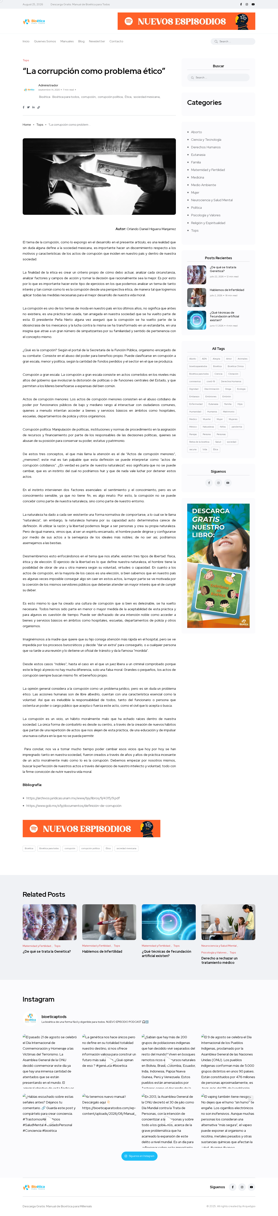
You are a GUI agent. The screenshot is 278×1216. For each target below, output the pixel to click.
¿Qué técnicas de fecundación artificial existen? (224, 316)
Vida (205, 449)
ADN (204, 358)
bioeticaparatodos (198, 366)
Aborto (196, 132)
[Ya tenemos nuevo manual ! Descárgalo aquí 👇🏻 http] (109, 1121)
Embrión (226, 396)
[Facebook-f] (232, 1187)
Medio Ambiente (203, 185)
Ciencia (218, 373)
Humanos (212, 411)
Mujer (195, 192)
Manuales (67, 41)
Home (27, 125)
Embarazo (194, 396)
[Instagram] (242, 1187)
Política (196, 207)
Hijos (240, 404)
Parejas (193, 434)
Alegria (216, 358)
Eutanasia (198, 154)
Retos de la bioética (199, 441)
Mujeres (233, 419)
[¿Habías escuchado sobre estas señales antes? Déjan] (50, 1121)
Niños (223, 426)
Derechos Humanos (206, 147)
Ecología (241, 388)
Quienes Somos (45, 41)
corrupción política (110, 97)
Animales (242, 358)
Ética (128, 97)
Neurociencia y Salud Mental (212, 200)
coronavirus (195, 381)
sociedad (231, 441)
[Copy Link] (38, 107)
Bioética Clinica (236, 366)
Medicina (197, 177)
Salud (218, 441)
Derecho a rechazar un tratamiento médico (219, 960)
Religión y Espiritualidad (208, 223)
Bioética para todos (65, 97)
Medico (193, 419)
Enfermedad (196, 404)
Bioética (44, 97)
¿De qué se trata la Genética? (223, 269)
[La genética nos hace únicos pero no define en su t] (109, 1061)
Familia (196, 162)
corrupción (88, 97)
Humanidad (195, 411)
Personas (221, 434)
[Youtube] (251, 1187)
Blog (81, 41)
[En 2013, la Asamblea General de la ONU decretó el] (169, 1121)
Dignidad (193, 388)
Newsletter (97, 41)
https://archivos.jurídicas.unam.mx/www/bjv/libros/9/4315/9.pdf (73, 798)
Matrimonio (228, 411)
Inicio (26, 41)
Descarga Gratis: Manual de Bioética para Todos (80, 4)
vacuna (192, 449)
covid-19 (211, 381)
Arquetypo (248, 1206)
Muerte (207, 419)
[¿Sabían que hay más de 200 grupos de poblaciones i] (169, 1061)
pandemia (237, 426)
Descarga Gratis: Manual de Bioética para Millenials (57, 1206)
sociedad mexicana (147, 97)
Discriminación (211, 388)
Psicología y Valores (206, 215)
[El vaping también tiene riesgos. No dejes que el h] (228, 1121)
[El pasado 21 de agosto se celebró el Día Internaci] (50, 1061)
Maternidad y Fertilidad (208, 170)
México (193, 426)
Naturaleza (208, 426)
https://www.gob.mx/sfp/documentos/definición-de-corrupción (73, 805)
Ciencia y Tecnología (206, 139)
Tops (39, 125)
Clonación (233, 373)
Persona (207, 434)
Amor (229, 358)
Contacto (116, 41)
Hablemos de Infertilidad (227, 290)
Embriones (210, 396)
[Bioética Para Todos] (34, 21)
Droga (228, 388)
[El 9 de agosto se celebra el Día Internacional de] (228, 1061)
